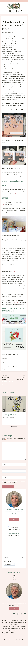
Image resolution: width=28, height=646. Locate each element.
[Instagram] (17, 613)
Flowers (12, 19)
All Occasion (4, 19)
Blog (14, 577)
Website (5, 477)
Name (4, 464)
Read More (14, 519)
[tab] (11, 426)
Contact (14, 579)
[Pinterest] (21, 613)
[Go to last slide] (4, 410)
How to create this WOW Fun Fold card (21, 378)
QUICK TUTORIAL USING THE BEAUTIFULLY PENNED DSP (7, 380)
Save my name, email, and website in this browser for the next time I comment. (14, 482)
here (16, 194)
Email (4, 471)
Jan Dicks (5, 32)
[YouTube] (24, 613)
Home (14, 575)
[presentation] (14, 404)
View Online (10, 535)
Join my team (15, 302)
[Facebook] (14, 613)
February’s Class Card (10, 415)
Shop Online (17, 535)
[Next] (24, 410)
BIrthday (9, 19)
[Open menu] (14, 1)
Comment (5, 441)
